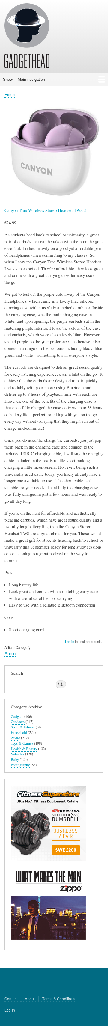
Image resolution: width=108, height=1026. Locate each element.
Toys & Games (22, 743)
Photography (20, 764)
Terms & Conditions (58, 998)
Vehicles (17, 754)
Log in (69, 641)
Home (9, 94)
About (30, 998)
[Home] (26, 36)
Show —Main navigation (24, 79)
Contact (10, 998)
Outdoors (18, 721)
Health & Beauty (24, 748)
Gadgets (17, 716)
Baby (15, 759)
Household (19, 732)
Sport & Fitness (23, 727)
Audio (10, 653)
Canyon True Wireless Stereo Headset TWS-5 (45, 210)
